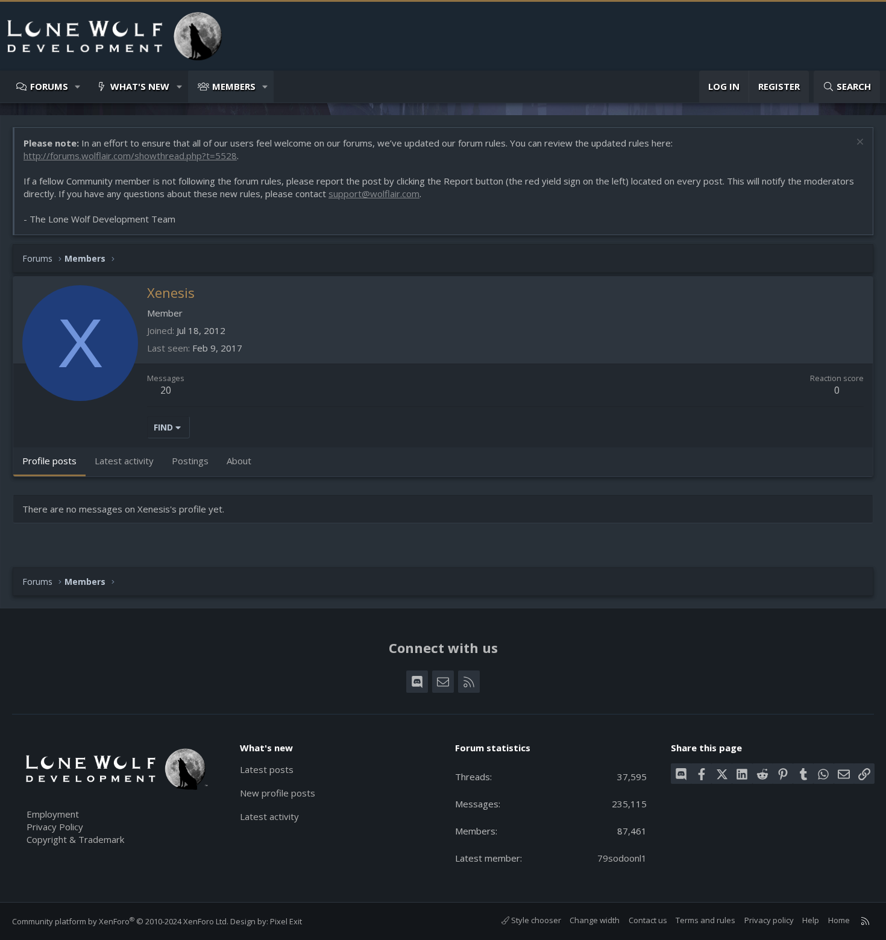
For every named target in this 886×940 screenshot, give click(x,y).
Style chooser (535, 920)
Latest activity (269, 816)
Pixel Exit (286, 921)
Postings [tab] (190, 461)
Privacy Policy (55, 827)
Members (234, 86)
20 (165, 390)
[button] (78, 87)
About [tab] (239, 461)
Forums (49, 86)
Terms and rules (705, 920)
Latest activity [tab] (124, 461)
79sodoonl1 (622, 858)
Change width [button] (595, 920)
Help (810, 920)
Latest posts (267, 769)
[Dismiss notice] (858, 143)
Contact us (648, 920)
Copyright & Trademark (75, 839)
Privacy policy (769, 920)
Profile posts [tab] (49, 461)
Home (839, 920)
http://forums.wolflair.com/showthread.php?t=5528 (130, 156)
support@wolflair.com (373, 194)
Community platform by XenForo (120, 921)
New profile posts (277, 793)
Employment (53, 814)
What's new (139, 86)
